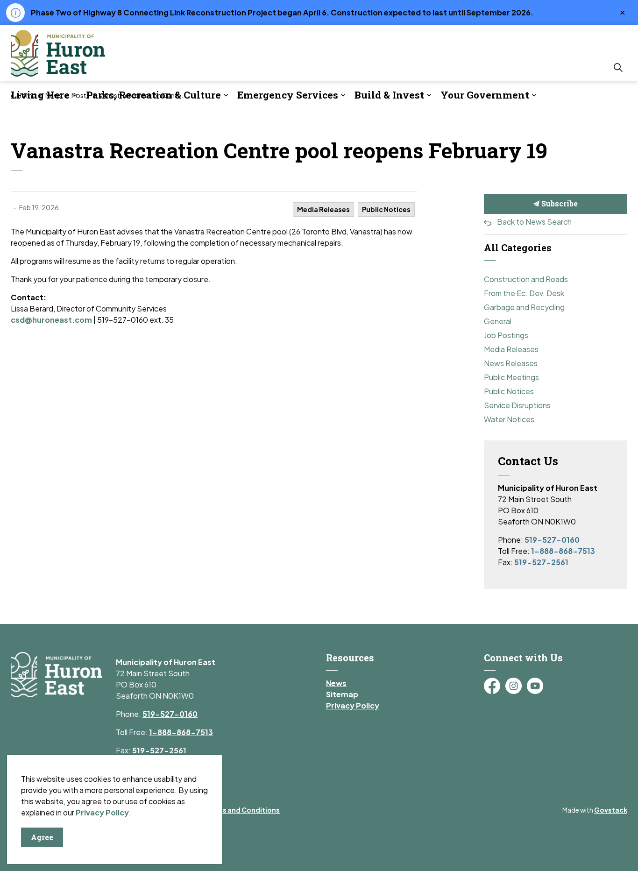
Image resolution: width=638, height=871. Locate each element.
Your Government (484, 94)
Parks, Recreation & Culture (153, 94)
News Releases (511, 363)
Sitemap (342, 694)
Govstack (610, 810)
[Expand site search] (618, 67)
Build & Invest (389, 94)
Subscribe (558, 203)
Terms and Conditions (243, 810)
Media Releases (323, 209)
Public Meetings (511, 377)
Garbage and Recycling (524, 307)
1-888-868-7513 (563, 551)
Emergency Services (287, 94)
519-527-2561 (541, 562)
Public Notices (386, 209)
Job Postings (506, 335)
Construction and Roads (526, 279)
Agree (42, 837)
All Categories (518, 247)
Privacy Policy (352, 705)
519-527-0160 (552, 540)
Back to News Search (534, 222)
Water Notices (509, 419)
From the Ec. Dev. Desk (524, 293)
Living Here (40, 94)
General (497, 321)
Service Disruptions (517, 405)
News (336, 683)
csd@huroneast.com (51, 320)
